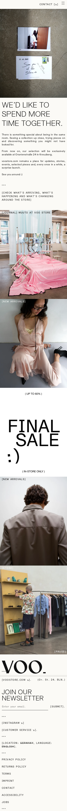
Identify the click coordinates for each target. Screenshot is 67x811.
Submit (57, 706)
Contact (46, 4)
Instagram (11, 723)
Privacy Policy (14, 759)
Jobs (5, 802)
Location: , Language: (27, 745)
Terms (6, 774)
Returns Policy (14, 767)
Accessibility (13, 795)
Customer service (17, 730)
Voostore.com (14, 680)
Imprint (8, 781)
